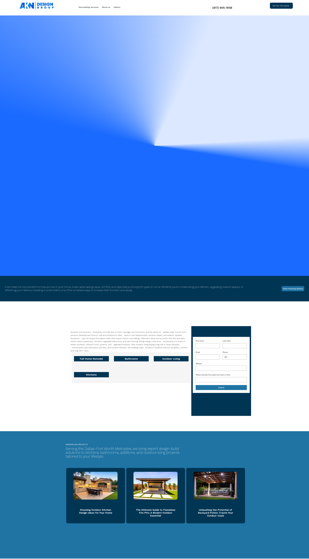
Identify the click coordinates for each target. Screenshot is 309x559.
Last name (227, 341)
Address (199, 364)
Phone (225, 352)
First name (200, 341)
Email (198, 352)
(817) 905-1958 (222, 7)
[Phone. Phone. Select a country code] (226, 357)
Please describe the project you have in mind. (213, 375)
